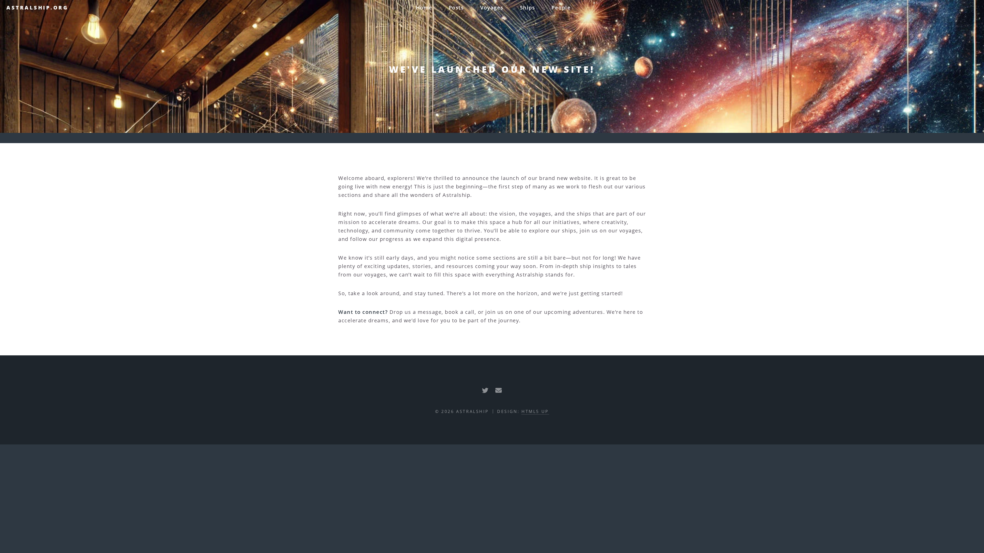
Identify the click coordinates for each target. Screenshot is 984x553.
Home (424, 7)
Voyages (492, 7)
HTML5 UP (535, 411)
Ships (527, 7)
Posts (456, 7)
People (561, 7)
